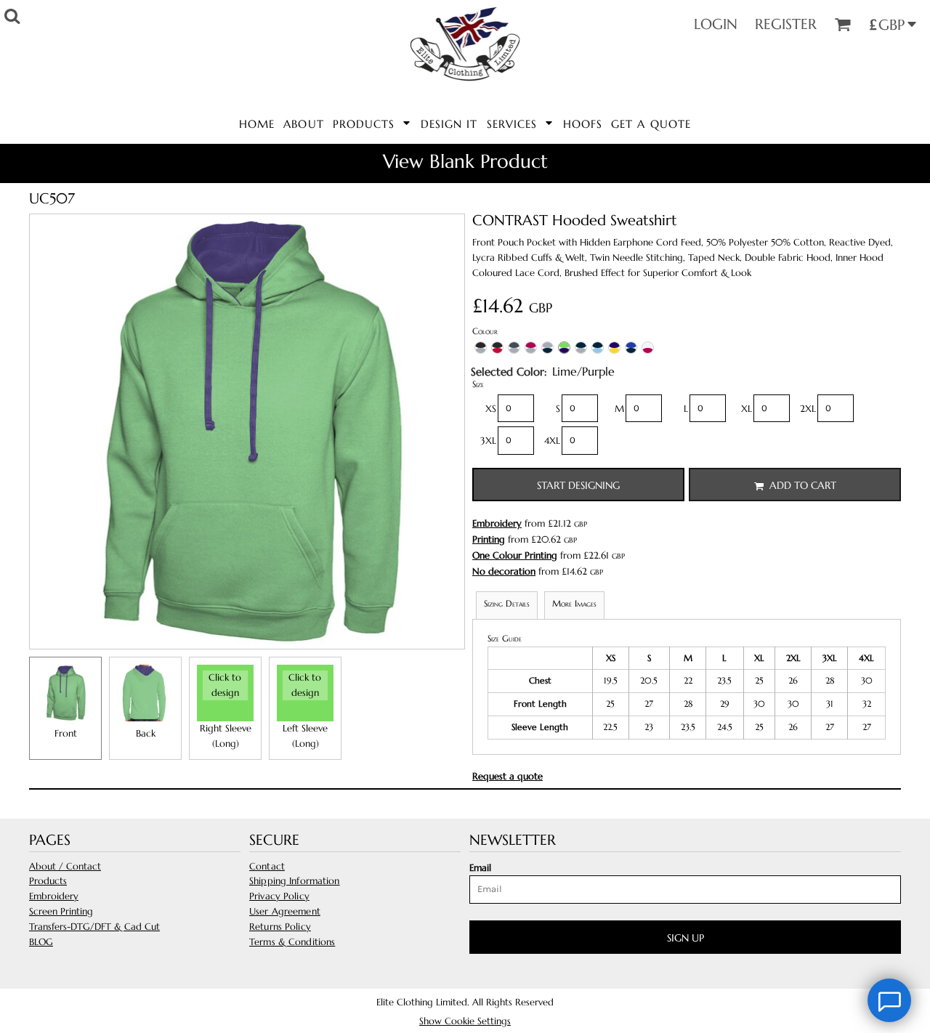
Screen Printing (61, 911)
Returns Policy (280, 926)
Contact (267, 866)
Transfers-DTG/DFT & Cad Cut (94, 926)
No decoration (503, 571)
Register (786, 24)
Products (48, 881)
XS (490, 408)
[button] (372, 123)
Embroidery (497, 523)
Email (480, 868)
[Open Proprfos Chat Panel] (889, 1000)
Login (715, 24)
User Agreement (284, 911)
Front (65, 733)
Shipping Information (294, 881)
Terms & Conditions (292, 942)
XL (746, 408)
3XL (488, 440)
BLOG (41, 942)
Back (145, 733)
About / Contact (65, 866)
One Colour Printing (514, 555)
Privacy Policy (279, 896)
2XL (808, 408)
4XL (552, 440)
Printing (488, 539)
